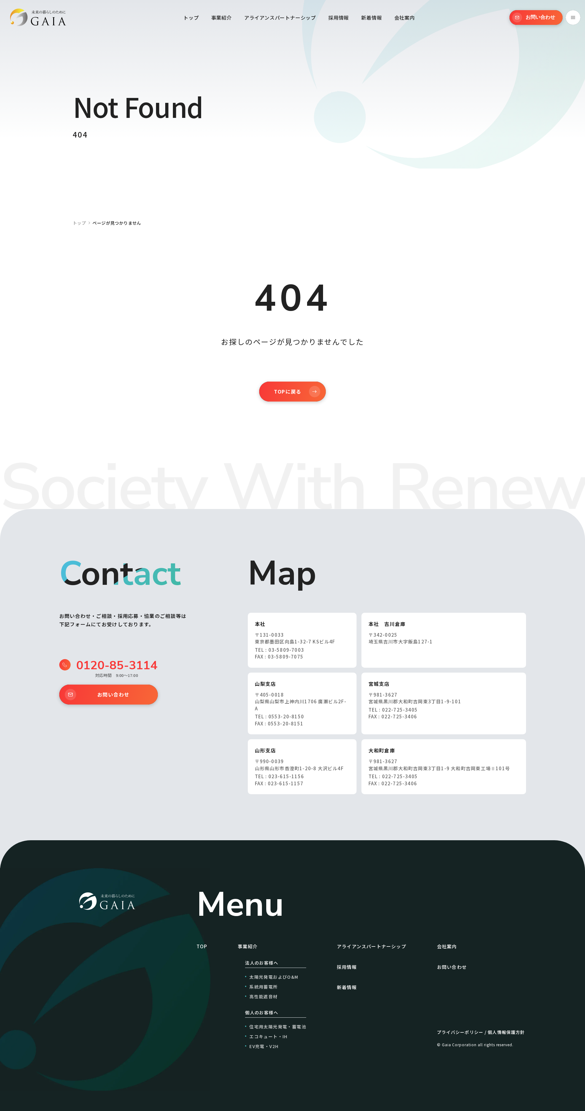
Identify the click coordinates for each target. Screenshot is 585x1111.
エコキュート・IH (268, 1036)
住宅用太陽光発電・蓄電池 (277, 1026)
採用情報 (338, 17)
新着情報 (371, 17)
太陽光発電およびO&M (273, 977)
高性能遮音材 (263, 996)
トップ (191, 17)
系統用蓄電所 (263, 986)
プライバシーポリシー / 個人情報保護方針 (481, 1032)
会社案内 (404, 17)
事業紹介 (221, 17)
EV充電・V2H (264, 1046)
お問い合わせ (113, 694)
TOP (202, 946)
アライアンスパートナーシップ (280, 17)
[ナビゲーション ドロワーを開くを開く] (573, 17)
